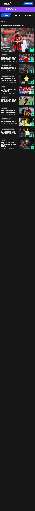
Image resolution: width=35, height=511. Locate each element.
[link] (17, 38)
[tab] (6, 15)
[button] (2, 3)
